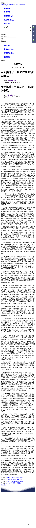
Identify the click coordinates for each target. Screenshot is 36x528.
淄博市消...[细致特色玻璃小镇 (15, 477)
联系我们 (7, 23)
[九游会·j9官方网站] (13, 4)
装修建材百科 (9, 16)
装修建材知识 (9, 20)
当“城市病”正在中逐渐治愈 (14, 479)
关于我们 (7, 12)
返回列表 (3, 485)
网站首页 (7, 8)
